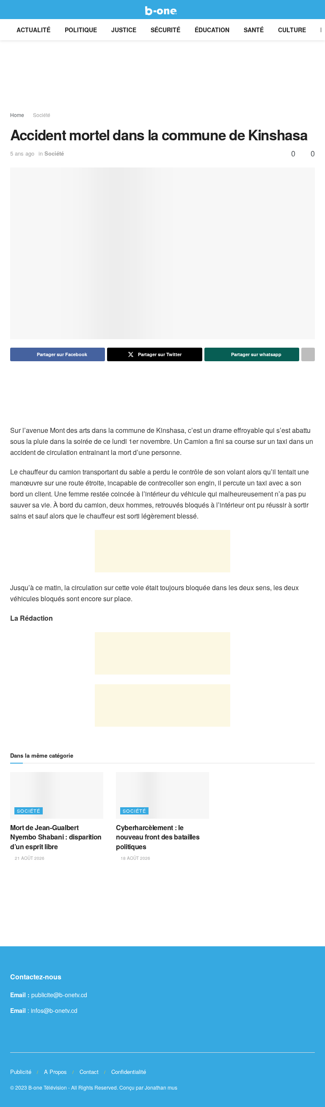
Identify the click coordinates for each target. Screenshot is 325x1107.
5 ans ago (22, 153)
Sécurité (165, 29)
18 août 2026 (134, 858)
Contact (89, 1072)
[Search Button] (311, 9)
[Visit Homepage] (162, 9)
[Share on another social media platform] (308, 354)
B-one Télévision (47, 1087)
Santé (254, 29)
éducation (212, 29)
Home (17, 114)
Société (41, 114)
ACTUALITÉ (33, 29)
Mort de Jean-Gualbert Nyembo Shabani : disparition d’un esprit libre (56, 837)
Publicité (20, 1072)
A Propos (55, 1072)
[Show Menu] (13, 9)
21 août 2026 (29, 858)
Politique (81, 29)
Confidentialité (128, 1072)
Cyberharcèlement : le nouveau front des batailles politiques (157, 837)
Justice (123, 29)
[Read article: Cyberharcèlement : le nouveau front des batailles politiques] (162, 795)
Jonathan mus (161, 1087)
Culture (292, 29)
